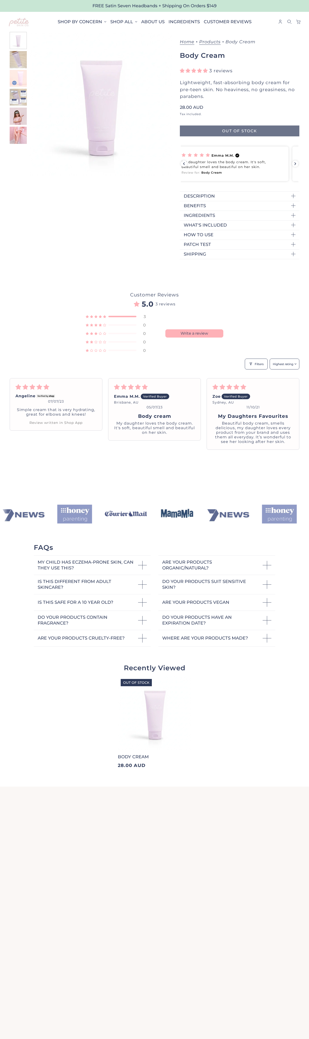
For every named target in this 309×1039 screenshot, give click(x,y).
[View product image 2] (18, 59)
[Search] (289, 21)
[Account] (280, 21)
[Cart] (298, 21)
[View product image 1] (18, 40)
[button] (194, 71)
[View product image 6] (18, 135)
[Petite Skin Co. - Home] (19, 22)
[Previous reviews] (184, 164)
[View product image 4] (18, 97)
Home (187, 42)
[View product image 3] (18, 78)
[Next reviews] (295, 164)
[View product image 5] (18, 116)
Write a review (194, 333)
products (210, 42)
